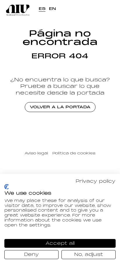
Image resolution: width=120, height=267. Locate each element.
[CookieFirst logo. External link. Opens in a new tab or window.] (6, 186)
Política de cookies (74, 153)
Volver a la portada (60, 106)
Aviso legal (36, 153)
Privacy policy (96, 181)
